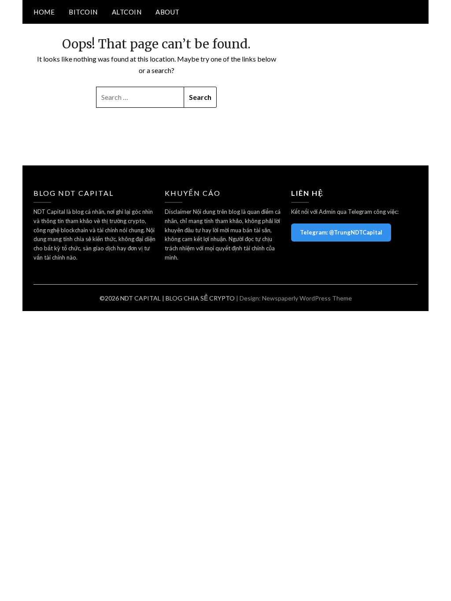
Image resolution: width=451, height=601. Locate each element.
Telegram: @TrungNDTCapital (341, 232)
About (167, 12)
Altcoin (127, 12)
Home (44, 12)
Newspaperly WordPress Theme (307, 298)
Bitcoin (83, 12)
